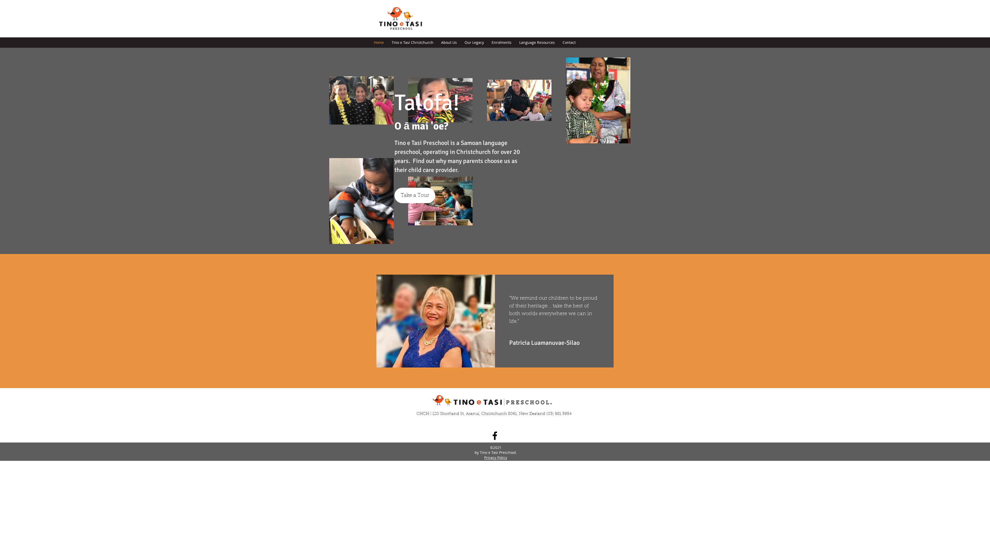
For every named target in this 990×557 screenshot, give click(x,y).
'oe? (439, 126)
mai (420, 126)
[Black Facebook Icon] (494, 435)
